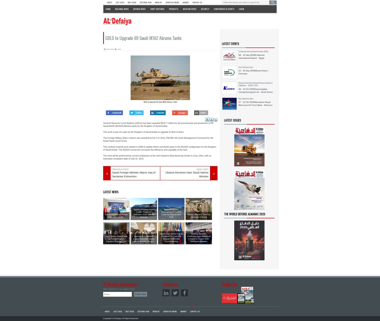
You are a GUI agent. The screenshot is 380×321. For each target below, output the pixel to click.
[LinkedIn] (166, 292)
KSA (119, 49)
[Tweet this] (136, 112)
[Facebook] (184, 292)
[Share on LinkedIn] (158, 112)
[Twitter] (175, 292)
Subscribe (238, 295)
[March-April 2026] (249, 148)
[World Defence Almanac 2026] (249, 240)
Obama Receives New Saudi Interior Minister (187, 174)
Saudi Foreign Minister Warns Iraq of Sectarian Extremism (133, 174)
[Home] (117, 21)
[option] (160, 80)
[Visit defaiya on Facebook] (114, 112)
